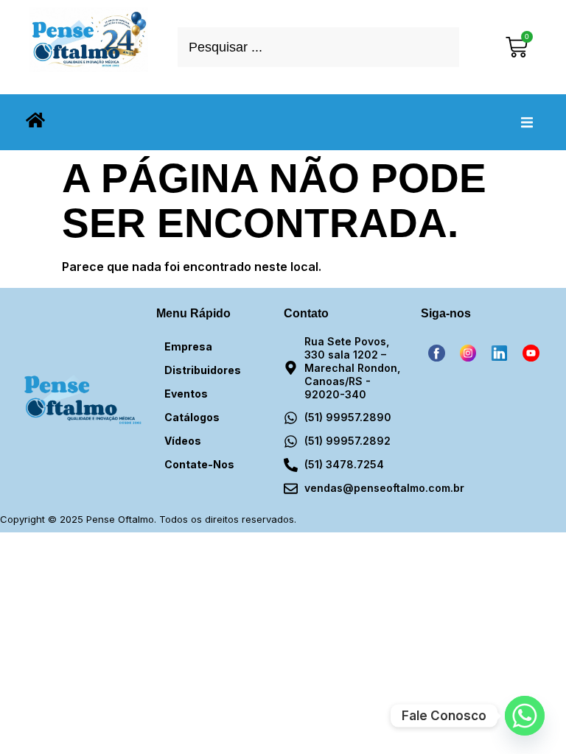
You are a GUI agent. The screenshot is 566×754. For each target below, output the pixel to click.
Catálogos (192, 417)
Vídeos (182, 440)
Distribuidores (202, 370)
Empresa (188, 346)
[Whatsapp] (525, 716)
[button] (527, 122)
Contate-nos (199, 464)
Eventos (186, 393)
